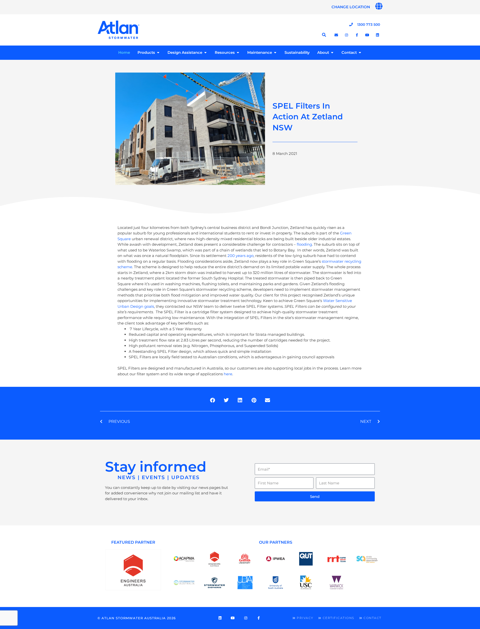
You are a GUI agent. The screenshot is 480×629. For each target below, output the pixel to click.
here (228, 374)
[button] (212, 400)
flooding (304, 244)
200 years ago (241, 255)
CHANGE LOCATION (351, 7)
